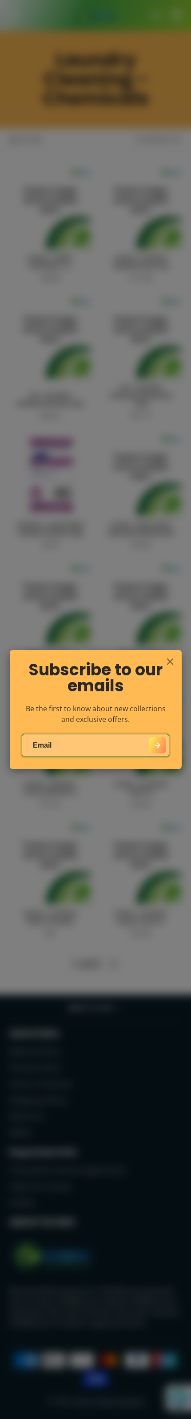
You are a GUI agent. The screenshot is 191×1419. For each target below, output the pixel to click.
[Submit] (157, 745)
